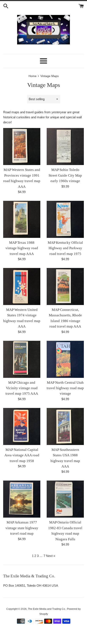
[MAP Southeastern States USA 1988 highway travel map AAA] (65, 426)
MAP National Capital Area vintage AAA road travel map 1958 (21, 455)
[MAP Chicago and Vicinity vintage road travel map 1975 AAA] (21, 359)
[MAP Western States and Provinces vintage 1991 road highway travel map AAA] (21, 146)
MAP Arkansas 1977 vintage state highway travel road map (21, 527)
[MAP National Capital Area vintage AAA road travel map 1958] (21, 426)
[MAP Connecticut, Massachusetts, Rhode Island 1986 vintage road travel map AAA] (65, 286)
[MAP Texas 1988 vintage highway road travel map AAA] (21, 219)
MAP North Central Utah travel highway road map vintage (65, 388)
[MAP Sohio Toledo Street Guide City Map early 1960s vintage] (65, 146)
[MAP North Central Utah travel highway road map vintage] (65, 359)
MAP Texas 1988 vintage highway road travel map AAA (21, 248)
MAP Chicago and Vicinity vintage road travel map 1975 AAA (21, 388)
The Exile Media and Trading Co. (47, 608)
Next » (50, 556)
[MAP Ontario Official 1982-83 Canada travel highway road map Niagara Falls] (65, 499)
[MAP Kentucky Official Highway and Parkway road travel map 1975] (65, 219)
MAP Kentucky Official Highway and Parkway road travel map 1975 (65, 248)
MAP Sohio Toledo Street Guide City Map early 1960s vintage (65, 175)
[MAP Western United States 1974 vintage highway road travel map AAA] (21, 286)
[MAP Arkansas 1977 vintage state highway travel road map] (21, 499)
